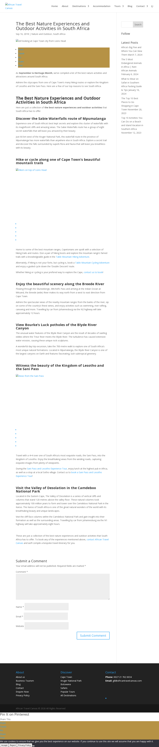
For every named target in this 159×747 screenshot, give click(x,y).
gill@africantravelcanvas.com (127, 680)
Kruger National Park (71, 680)
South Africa (59, 33)
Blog (130, 6)
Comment (22, 571)
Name (20, 606)
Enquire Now (22, 691)
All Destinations (68, 695)
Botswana (66, 684)
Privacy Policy (23, 695)
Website (20, 626)
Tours (117, 6)
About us (20, 677)
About (65, 6)
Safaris (64, 688)
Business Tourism (25, 680)
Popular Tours (68, 691)
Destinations (79, 6)
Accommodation (101, 6)
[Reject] (33, 745)
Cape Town (66, 677)
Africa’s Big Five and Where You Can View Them (131, 51)
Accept (4, 745)
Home (54, 6)
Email (19, 616)
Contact (140, 6)
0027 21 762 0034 (123, 677)
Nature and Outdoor (41, 33)
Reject (13, 745)
